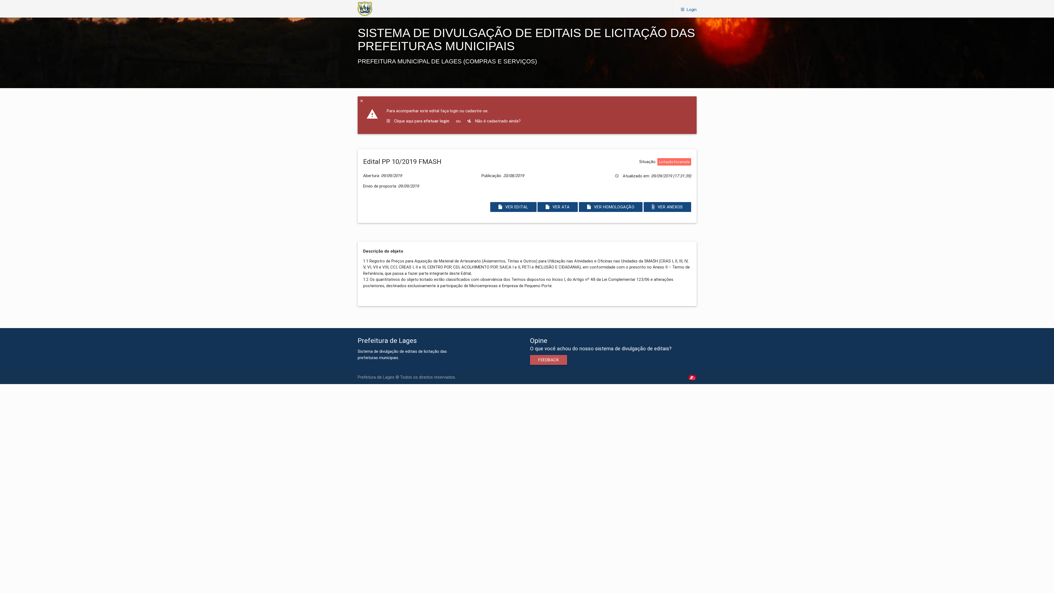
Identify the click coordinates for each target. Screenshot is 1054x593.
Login (692, 9)
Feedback (548, 359)
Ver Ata (561, 206)
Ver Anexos (670, 206)
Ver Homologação (614, 206)
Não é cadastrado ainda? (497, 121)
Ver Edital (516, 206)
